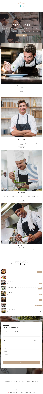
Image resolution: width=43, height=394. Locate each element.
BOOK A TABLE (21, 35)
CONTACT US (6, 325)
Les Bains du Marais (26, 381)
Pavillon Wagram (19, 380)
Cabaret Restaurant (36, 380)
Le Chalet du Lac (6, 380)
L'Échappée (20, 383)
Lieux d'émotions (8, 381)
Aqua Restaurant (27, 380)
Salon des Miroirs (16, 381)
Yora (24, 383)
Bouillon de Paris (34, 381)
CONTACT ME (21, 147)
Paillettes (13, 380)
